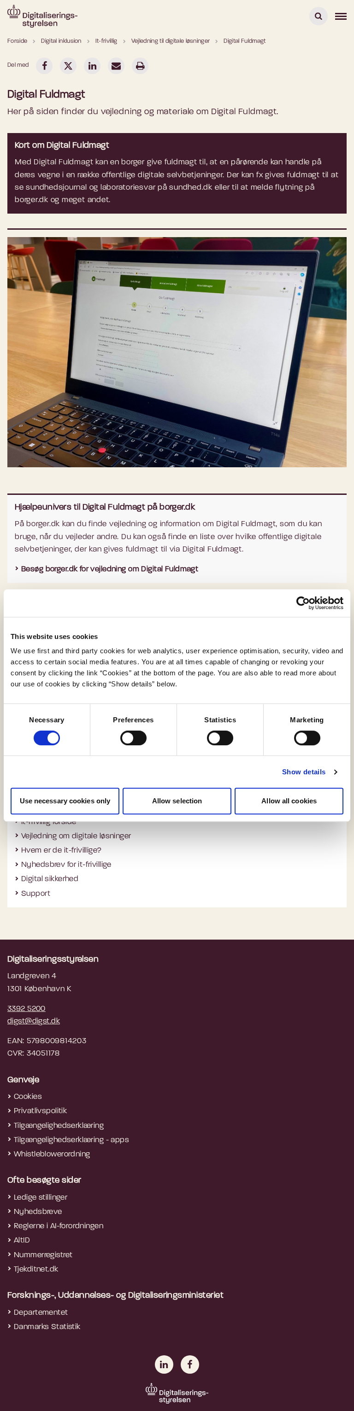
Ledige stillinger (40, 1198)
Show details (304, 772)
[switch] (133, 738)
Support (35, 894)
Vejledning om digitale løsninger (76, 836)
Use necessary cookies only (65, 801)
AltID (22, 1240)
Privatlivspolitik (40, 1111)
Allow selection (177, 801)
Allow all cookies (289, 801)
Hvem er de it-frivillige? (61, 850)
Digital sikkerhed (49, 879)
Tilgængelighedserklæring (59, 1126)
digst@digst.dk (33, 1021)
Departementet (41, 1313)
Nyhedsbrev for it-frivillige (66, 865)
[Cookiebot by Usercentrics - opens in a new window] (303, 603)
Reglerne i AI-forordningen (58, 1226)
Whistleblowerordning (52, 1154)
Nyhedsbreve (38, 1212)
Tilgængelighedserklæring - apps (71, 1140)
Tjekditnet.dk (36, 1269)
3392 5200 (26, 1009)
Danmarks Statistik (47, 1327)
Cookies (28, 1097)
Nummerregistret (43, 1255)
